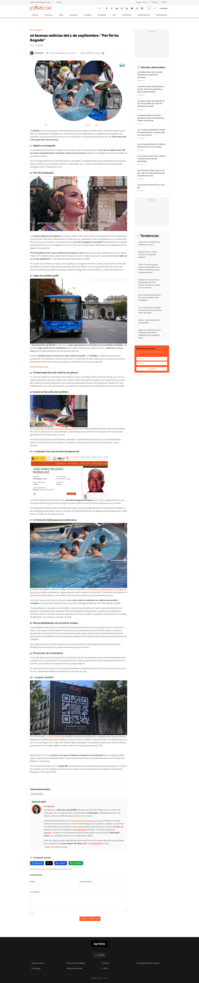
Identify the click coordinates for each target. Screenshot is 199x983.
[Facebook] (106, 8)
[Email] (131, 8)
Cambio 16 (118, 827)
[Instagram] (121, 8)
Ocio (114, 15)
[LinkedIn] (116, 8)
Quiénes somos (141, 2)
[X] (111, 8)
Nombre (32, 881)
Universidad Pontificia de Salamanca (86, 821)
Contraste (164, 8)
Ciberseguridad (144, 15)
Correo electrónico (85, 881)
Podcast (154, 2)
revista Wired (96, 843)
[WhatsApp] (136, 8)
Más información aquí (39, 367)
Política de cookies (74, 968)
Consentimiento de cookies (147, 963)
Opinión (35, 15)
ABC (85, 843)
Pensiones (49, 15)
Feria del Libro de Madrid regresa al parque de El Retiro (56, 429)
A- (149, 8)
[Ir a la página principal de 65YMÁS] (40, 8)
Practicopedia (161, 15)
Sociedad (87, 15)
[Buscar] (100, 8)
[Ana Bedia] (32, 53)
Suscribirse (151, 369)
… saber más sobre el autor (55, 847)
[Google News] (142, 8)
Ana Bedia (39, 53)
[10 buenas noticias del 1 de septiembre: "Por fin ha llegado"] (122, 65)
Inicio (32, 45)
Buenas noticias (37, 794)
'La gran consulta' (52, 736)
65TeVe (164, 2)
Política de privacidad (75, 963)
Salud (61, 15)
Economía (73, 15)
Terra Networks (79, 830)
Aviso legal (36, 968)
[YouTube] (126, 8)
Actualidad (102, 15)
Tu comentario (35, 892)
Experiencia (126, 15)
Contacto (105, 963)
